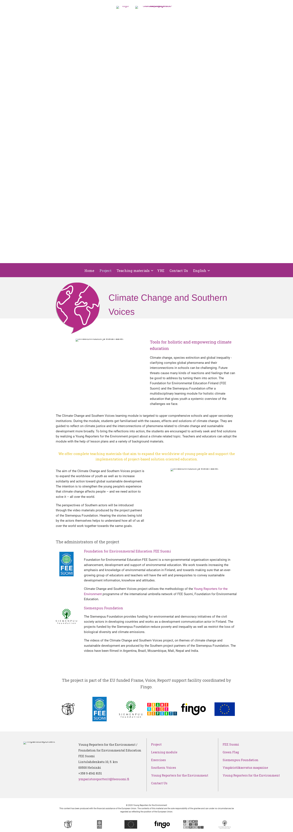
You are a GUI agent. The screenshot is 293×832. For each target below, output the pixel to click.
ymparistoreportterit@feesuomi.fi (104, 779)
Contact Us (179, 270)
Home (89, 270)
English (199, 270)
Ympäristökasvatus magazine (245, 768)
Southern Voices (163, 768)
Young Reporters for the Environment (179, 775)
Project (105, 270)
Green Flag (231, 752)
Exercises (158, 760)
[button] (152, 271)
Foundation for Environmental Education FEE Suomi (127, 551)
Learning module (164, 752)
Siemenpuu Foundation (103, 608)
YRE (160, 270)
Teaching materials (133, 270)
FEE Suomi (231, 744)
